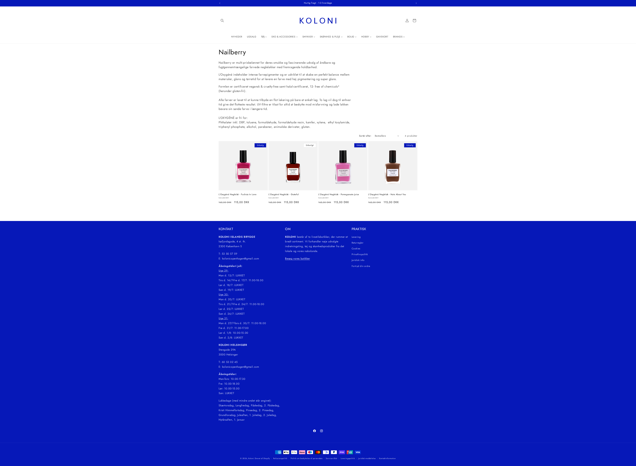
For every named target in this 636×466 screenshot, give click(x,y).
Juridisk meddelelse (367, 458)
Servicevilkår (331, 458)
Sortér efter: (365, 135)
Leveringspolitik (348, 458)
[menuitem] (237, 36)
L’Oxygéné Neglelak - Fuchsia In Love (238, 194)
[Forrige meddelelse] (219, 3)
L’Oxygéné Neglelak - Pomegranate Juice (338, 194)
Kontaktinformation (387, 458)
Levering (356, 237)
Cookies (356, 248)
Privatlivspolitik (360, 254)
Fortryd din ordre (361, 266)
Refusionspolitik (280, 458)
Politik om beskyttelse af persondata (306, 458)
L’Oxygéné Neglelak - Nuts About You (387, 194)
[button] (222, 20)
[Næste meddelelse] (416, 3)
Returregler (358, 242)
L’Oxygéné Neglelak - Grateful (283, 194)
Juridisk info (358, 260)
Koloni (251, 458)
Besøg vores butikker (297, 258)
